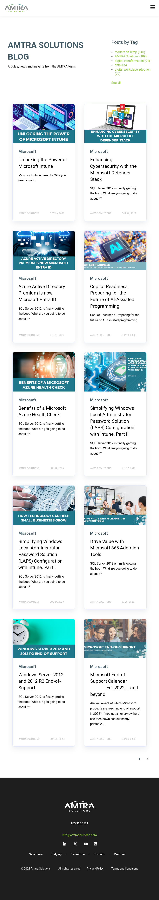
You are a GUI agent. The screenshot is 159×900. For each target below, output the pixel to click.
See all (116, 83)
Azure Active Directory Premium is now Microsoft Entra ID (41, 293)
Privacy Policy (95, 868)
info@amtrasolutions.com (79, 835)
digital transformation (132, 61)
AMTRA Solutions (131, 56)
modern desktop (130, 52)
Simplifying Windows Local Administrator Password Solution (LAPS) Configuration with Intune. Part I (40, 554)
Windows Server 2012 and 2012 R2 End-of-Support (40, 681)
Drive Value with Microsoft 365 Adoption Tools (114, 548)
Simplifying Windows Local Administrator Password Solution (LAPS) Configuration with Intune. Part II (112, 421)
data (121, 65)
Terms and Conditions (124, 868)
